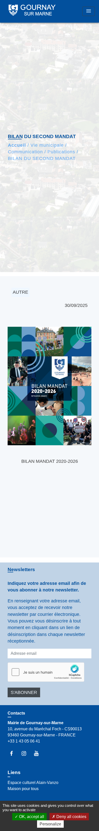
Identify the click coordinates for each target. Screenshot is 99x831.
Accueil (17, 145)
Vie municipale (47, 145)
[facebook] (14, 753)
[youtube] (38, 753)
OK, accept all (31, 816)
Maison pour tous (23, 789)
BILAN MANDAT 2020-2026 (49, 461)
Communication (25, 151)
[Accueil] (32, 11)
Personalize (50, 824)
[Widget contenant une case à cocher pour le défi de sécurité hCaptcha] (46, 672)
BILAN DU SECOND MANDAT (42, 158)
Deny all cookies (70, 816)
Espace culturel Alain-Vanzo (33, 782)
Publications (61, 151)
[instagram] (26, 753)
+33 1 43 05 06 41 (24, 741)
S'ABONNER (24, 692)
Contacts (16, 713)
